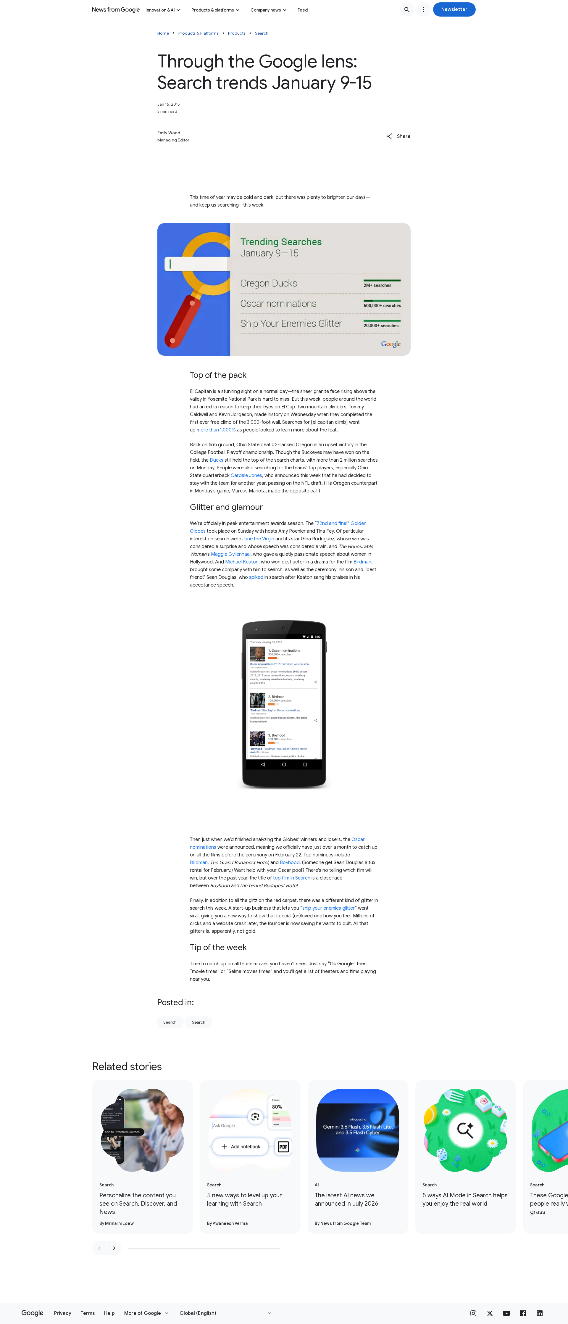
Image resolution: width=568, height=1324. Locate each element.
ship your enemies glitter (328, 908)
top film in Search (291, 878)
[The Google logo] (32, 1313)
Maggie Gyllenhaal (231, 554)
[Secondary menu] (424, 9)
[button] (454, 9)
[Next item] (114, 1248)
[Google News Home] (116, 9)
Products (237, 33)
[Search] (407, 9)
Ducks (216, 460)
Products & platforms (212, 10)
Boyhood (290, 863)
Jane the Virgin (258, 539)
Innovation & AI (160, 10)
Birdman (362, 562)
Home (163, 33)
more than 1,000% (216, 430)
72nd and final (332, 523)
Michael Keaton (242, 562)
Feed (303, 10)
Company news (266, 10)
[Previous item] (99, 1248)
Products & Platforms (198, 33)
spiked (256, 577)
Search (261, 33)
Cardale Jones (246, 476)
